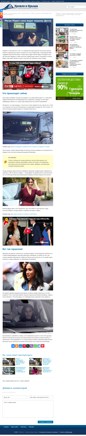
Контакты (23, 427)
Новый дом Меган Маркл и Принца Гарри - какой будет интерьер (47, 361)
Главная (6, 427)
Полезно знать (46, 1)
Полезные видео (5, 1)
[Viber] (31, 346)
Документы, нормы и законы (32, 1)
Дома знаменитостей (58, 1)
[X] (28, 346)
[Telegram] (39, 346)
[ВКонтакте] (13, 346)
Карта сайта (14, 427)
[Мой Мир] (20, 346)
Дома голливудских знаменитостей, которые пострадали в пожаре (30, 146)
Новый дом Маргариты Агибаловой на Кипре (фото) (47, 369)
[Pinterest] (24, 346)
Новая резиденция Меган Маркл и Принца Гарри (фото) (20, 361)
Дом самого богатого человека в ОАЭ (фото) (24, 214)
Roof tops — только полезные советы (28, 432)
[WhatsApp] (35, 346)
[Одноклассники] (16, 346)
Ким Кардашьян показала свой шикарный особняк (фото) (20, 369)
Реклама (31, 427)
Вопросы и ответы (17, 1)
